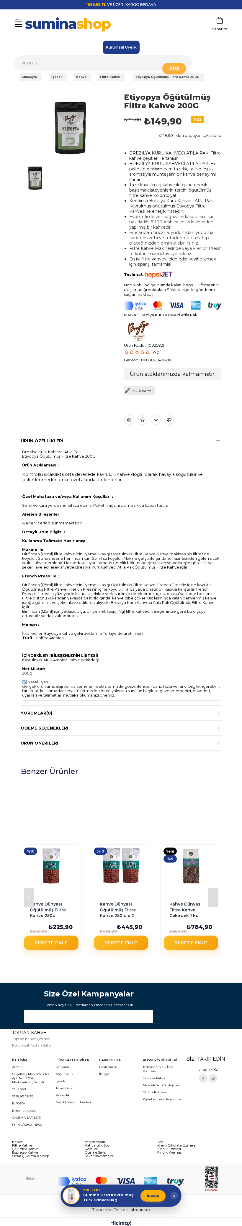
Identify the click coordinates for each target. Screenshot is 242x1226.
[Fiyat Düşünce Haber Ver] (156, 419)
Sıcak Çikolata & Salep (30, 1156)
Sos (160, 1142)
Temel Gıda (64, 1088)
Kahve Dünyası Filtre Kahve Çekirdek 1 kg (185, 909)
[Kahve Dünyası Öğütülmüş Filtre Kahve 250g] (51, 866)
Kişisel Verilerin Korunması (162, 1099)
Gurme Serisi (96, 1152)
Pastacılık (63, 1095)
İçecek (60, 1081)
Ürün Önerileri (39, 743)
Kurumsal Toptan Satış (31, 1045)
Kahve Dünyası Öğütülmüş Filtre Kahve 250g (48, 909)
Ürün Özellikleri (42, 440)
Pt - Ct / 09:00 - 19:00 (27, 1125)
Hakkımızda (108, 1067)
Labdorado (139, 1209)
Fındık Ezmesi (169, 1149)
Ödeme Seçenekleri (44, 728)
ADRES (17, 1067)
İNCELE (153, 1195)
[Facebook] (203, 1078)
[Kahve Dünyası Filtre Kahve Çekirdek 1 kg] (190, 866)
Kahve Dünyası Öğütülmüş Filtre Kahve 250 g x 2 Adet (118, 910)
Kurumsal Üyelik (121, 47)
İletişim (104, 1074)
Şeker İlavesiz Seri (99, 1156)
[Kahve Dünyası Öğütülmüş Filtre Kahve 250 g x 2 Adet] (121, 866)
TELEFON (19, 1089)
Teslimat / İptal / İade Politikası (158, 1069)
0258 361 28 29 (22, 1096)
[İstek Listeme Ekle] (129, 419)
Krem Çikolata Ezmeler (177, 1145)
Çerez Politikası (154, 1078)
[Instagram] (213, 1078)
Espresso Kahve (25, 1152)
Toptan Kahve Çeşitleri (31, 1038)
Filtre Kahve (22, 1145)
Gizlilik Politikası (155, 1092)
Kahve (17, 1142)
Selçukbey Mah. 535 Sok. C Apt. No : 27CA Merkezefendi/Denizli (31, 1078)
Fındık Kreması (169, 1152)
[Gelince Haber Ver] (169, 419)
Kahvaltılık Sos (97, 1145)
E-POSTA (18, 1103)
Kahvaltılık (63, 1067)
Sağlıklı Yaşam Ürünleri (73, 1102)
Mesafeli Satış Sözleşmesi (161, 1085)
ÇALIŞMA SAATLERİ (26, 1117)
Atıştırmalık (64, 1074)
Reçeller (91, 1149)
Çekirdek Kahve (25, 1149)
